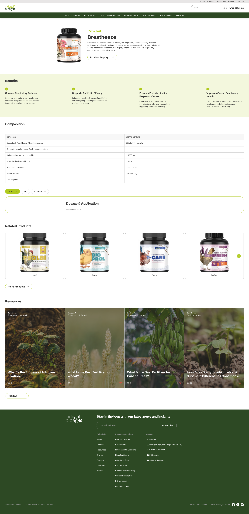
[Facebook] (233, 504)
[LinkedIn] (242, 504)
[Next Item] (239, 256)
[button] (72, 15)
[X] (237, 504)
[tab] (12, 191)
